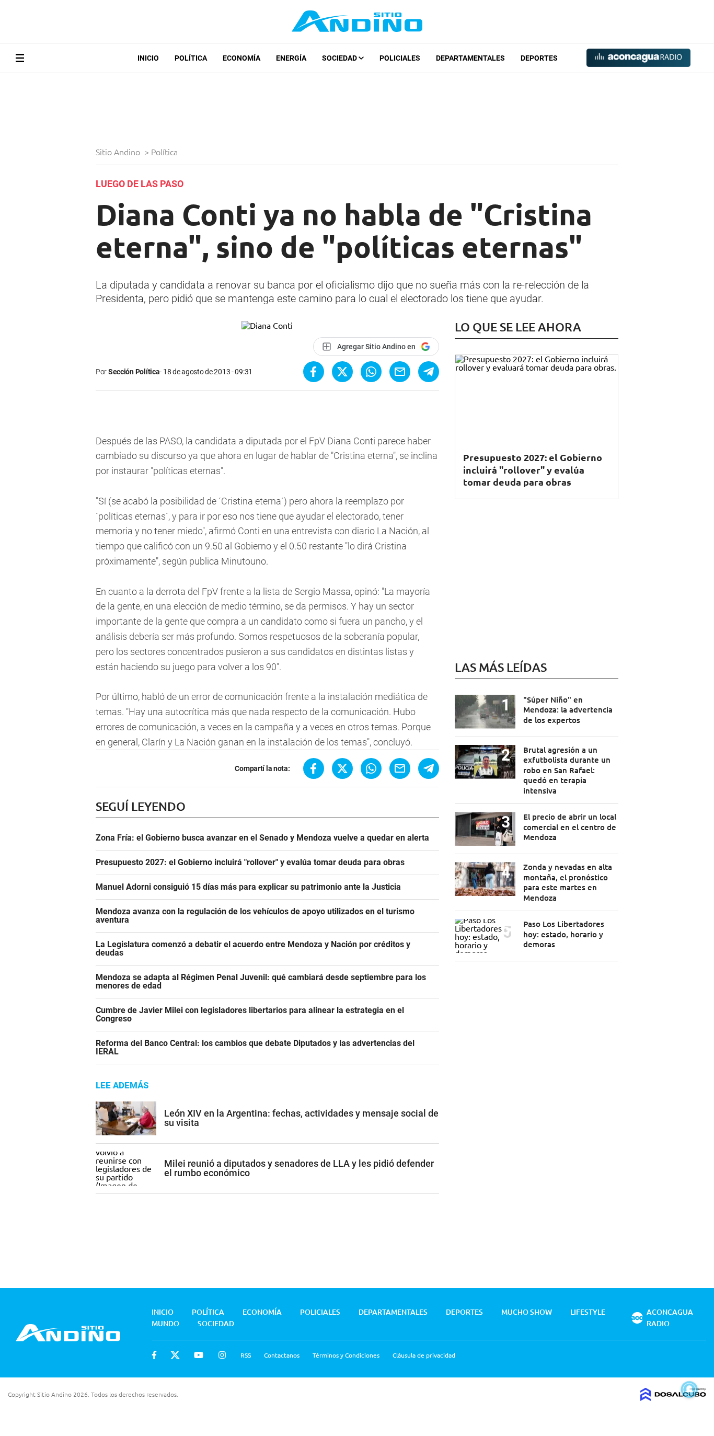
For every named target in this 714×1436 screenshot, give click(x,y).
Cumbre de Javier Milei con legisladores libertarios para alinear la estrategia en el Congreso (250, 1014)
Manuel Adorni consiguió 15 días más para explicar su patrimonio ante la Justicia (248, 887)
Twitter (175, 1355)
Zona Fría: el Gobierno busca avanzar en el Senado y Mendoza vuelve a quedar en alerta (262, 838)
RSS (245, 1355)
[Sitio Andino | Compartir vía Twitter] (342, 371)
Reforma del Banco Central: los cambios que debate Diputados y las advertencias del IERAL (255, 1047)
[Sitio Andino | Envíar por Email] (399, 371)
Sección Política (134, 371)
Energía (291, 58)
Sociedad (340, 58)
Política (191, 58)
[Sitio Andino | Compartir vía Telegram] (428, 371)
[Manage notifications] (689, 1389)
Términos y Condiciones (346, 1355)
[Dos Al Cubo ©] (673, 1397)
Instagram (222, 1355)
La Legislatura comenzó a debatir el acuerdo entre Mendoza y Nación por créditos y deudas (253, 948)
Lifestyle (587, 1312)
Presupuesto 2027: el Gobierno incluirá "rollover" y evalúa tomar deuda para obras (250, 862)
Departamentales (470, 58)
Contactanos (282, 1355)
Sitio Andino (119, 151)
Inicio (148, 58)
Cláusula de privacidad (424, 1355)
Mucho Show (526, 1312)
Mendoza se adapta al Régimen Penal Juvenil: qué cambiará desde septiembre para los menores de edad (261, 981)
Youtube (198, 1355)
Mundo (165, 1323)
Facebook (154, 1355)
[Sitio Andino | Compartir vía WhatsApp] (371, 371)
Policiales (399, 58)
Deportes (539, 58)
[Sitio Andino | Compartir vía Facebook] (313, 371)
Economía (241, 58)
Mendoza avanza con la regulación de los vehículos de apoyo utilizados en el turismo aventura (255, 915)
